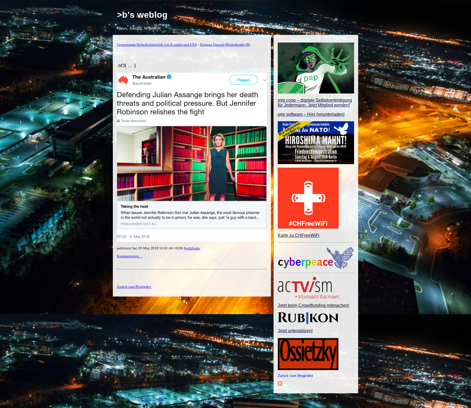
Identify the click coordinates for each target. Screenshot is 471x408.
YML (162, 399)
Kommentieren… (129, 256)
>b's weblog (142, 15)
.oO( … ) (126, 65)
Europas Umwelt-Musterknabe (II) (225, 45)
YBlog (146, 399)
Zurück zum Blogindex (295, 376)
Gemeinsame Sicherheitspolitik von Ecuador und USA (157, 45)
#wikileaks (192, 248)
